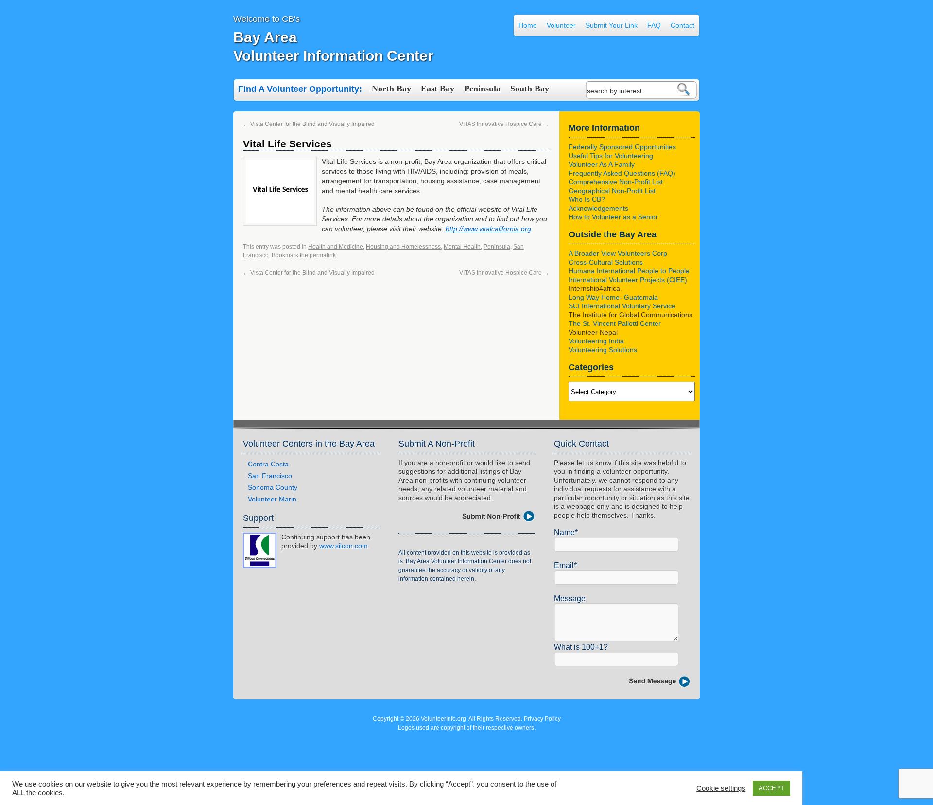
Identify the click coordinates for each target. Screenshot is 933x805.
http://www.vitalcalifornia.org (488, 229)
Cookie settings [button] (720, 788)
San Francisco (270, 476)
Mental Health (462, 246)
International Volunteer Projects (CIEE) (628, 280)
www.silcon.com (343, 546)
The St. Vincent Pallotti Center (615, 323)
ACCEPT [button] (771, 788)
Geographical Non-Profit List (612, 191)
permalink (323, 255)
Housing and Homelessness (403, 246)
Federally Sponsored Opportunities (622, 147)
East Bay (437, 88)
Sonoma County (272, 487)
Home (527, 25)
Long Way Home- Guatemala (613, 297)
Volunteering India (596, 341)
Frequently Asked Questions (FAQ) (622, 173)
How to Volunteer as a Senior (613, 217)
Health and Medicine (335, 246)
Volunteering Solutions (603, 350)
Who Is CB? (587, 199)
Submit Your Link (612, 25)
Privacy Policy (542, 719)
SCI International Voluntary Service (622, 306)
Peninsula (482, 88)
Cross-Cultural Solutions (606, 262)
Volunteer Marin (272, 499)
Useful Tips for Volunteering (611, 156)
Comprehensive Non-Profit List (616, 182)
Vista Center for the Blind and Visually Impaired (309, 124)
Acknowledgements (598, 208)
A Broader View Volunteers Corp (618, 253)
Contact (682, 25)
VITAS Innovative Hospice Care (504, 124)
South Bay (529, 88)
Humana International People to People (629, 271)
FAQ (654, 25)
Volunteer (561, 25)
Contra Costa (268, 464)
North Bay (391, 88)
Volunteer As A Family (602, 164)
